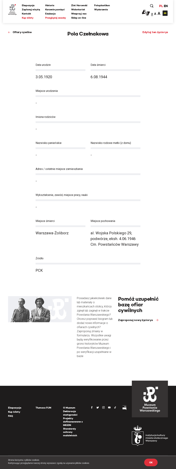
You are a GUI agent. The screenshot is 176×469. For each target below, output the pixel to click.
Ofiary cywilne (22, 32)
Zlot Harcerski (79, 5)
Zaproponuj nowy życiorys (135, 320)
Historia (49, 5)
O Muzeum (69, 407)
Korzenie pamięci (55, 9)
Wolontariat (78, 9)
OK (151, 462)
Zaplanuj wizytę (31, 9)
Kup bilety (28, 17)
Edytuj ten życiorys (155, 32)
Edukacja (50, 13)
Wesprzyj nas (78, 13)
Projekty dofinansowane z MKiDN (73, 422)
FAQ (10, 415)
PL (161, 6)
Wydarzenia (101, 9)
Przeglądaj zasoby (55, 17)
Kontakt (26, 13)
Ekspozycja (28, 5)
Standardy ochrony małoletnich (70, 432)
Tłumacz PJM (43, 407)
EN (166, 6)
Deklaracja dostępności (70, 413)
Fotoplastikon (102, 5)
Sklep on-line (78, 17)
